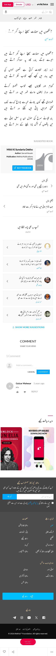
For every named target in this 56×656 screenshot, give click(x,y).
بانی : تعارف (23, 532)
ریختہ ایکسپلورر (23, 551)
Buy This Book (24, 168)
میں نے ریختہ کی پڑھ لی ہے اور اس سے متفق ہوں (28, 504)
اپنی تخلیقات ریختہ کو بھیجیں (45, 551)
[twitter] (36, 617)
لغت (30, 18)
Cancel (31, 372)
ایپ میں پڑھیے (28, 642)
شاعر (40, 18)
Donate (19, 4)
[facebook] (43, 617)
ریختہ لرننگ (50, 576)
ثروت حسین (49, 39)
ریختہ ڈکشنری (23, 576)
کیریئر (26, 545)
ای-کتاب (17, 18)
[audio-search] (5, 11)
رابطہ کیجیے (24, 538)
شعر (35, 18)
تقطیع (52, 538)
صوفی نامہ (50, 569)
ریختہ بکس (24, 582)
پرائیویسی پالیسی (33, 502)
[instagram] (21, 617)
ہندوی (25, 569)
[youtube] (29, 617)
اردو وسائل (50, 545)
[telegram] (14, 617)
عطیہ (52, 525)
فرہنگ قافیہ (50, 532)
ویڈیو (24, 18)
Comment (43, 372)
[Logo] (42, 4)
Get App (7, 4)
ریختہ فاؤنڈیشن (23, 525)
